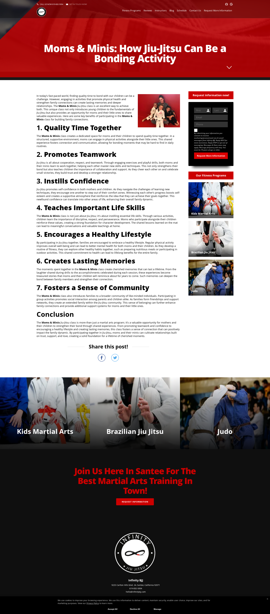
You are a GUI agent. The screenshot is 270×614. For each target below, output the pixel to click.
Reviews (148, 10)
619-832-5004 (57, 4)
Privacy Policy (92, 603)
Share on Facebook (101, 357)
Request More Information (218, 10)
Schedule (182, 10)
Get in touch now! (78, 4)
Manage (157, 609)
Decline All (135, 609)
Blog (171, 10)
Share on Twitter (115, 357)
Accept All (112, 609)
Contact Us (195, 10)
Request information (135, 501)
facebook (226, 4)
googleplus (231, 4)
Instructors (161, 10)
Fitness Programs (131, 10)
